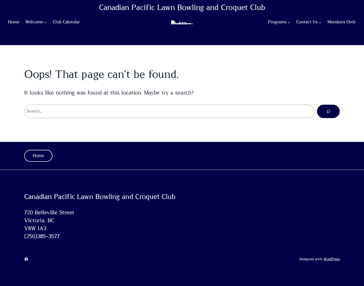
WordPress (331, 259)
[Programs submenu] (289, 22)
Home (38, 156)
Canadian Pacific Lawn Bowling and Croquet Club (182, 7)
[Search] (328, 111)
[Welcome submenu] (45, 22)
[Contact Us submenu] (320, 22)
